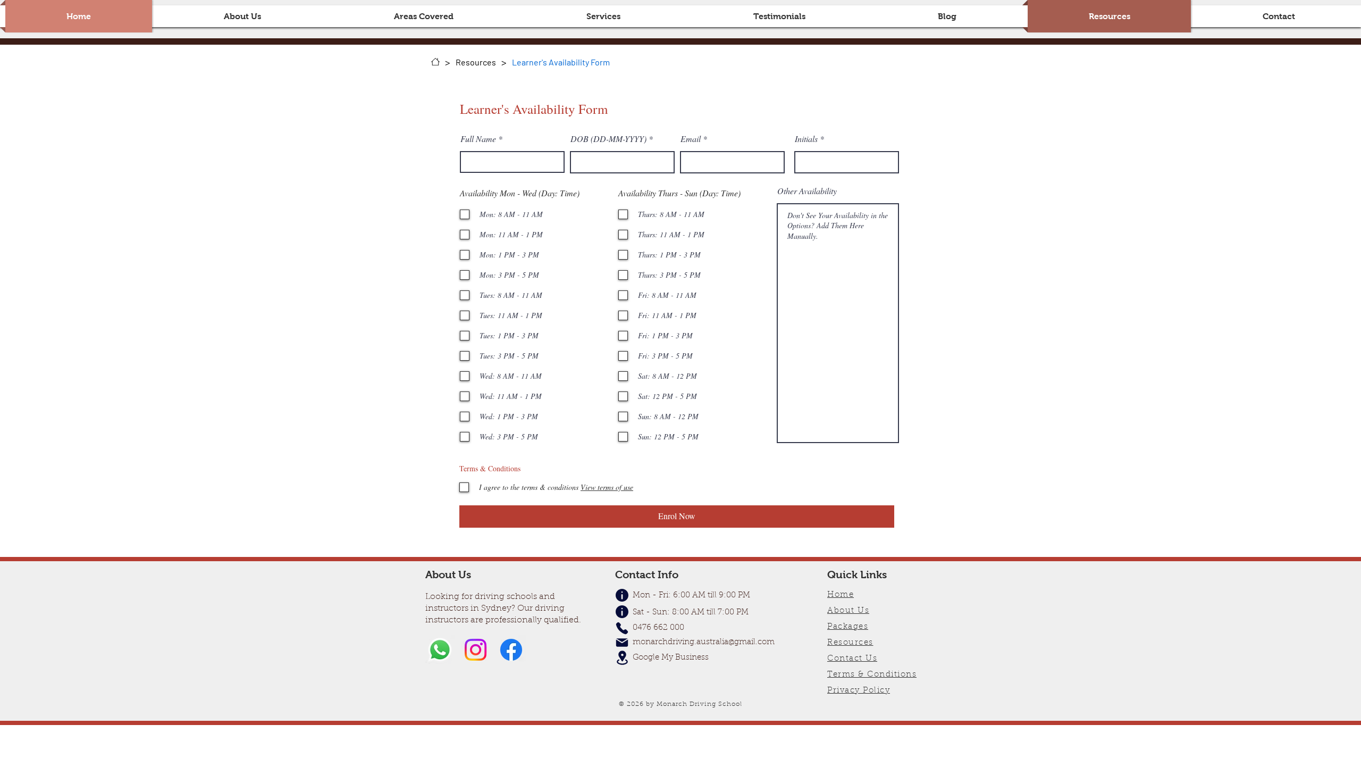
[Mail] (622, 643)
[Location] (622, 658)
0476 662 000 (658, 628)
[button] (423, 16)
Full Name (478, 139)
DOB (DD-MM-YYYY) (608, 139)
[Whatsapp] (440, 649)
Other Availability (807, 191)
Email (690, 139)
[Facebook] (511, 649)
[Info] (622, 612)
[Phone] (622, 628)
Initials (806, 139)
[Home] (435, 61)
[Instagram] (475, 649)
